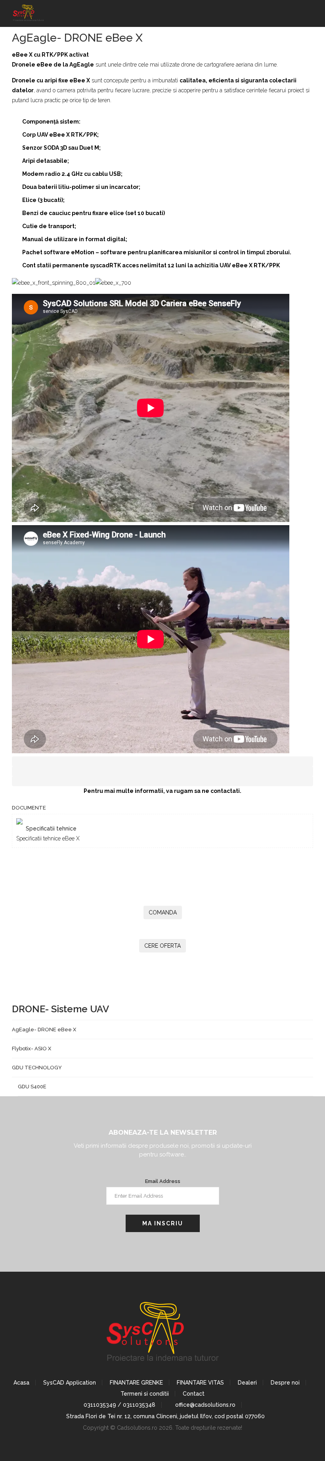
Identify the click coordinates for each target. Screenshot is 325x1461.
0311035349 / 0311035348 (118, 1405)
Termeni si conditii (144, 1393)
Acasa (21, 1382)
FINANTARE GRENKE (136, 1382)
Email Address (162, 1181)
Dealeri (247, 1382)
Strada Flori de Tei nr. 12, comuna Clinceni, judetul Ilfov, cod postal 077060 (165, 1416)
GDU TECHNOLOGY (37, 1068)
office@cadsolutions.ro (204, 1405)
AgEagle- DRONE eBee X (44, 1029)
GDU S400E (32, 1087)
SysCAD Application (69, 1382)
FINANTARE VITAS (200, 1382)
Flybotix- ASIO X (31, 1048)
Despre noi (285, 1382)
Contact (194, 1393)
